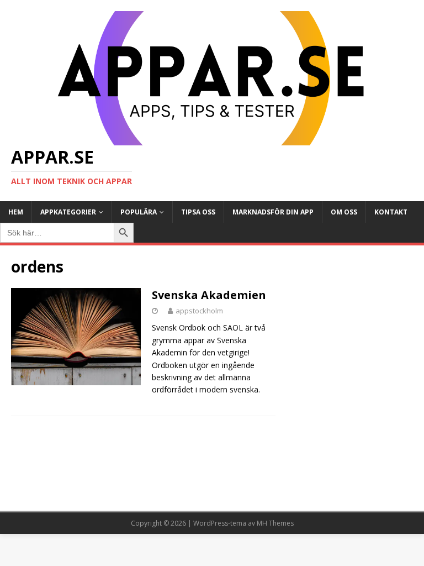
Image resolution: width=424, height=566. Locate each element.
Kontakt (390, 212)
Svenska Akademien (209, 294)
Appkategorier (68, 212)
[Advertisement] (348, 311)
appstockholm (199, 311)
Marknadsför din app (273, 212)
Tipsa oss (198, 212)
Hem (15, 212)
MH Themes (275, 523)
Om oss (344, 212)
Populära (138, 212)
